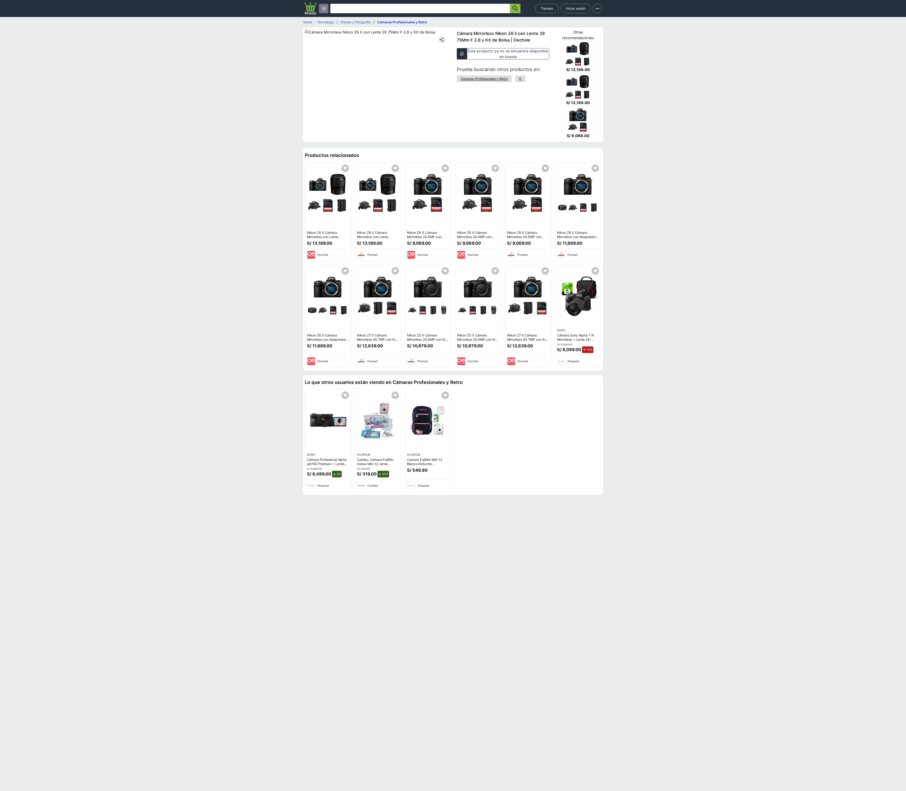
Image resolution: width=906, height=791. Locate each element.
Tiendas (547, 8)
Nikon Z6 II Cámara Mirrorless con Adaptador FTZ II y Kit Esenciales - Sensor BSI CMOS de (576, 239)
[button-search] (515, 8)
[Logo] (310, 8)
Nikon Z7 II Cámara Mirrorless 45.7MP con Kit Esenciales (376, 339)
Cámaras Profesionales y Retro (402, 22)
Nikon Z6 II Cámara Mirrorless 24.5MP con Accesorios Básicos (424, 237)
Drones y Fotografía (355, 22)
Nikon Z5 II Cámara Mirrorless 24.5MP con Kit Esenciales (426, 339)
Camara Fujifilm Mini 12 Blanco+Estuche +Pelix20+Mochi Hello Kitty (427, 464)
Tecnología (325, 22)
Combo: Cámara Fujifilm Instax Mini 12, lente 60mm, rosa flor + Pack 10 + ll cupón (377, 466)
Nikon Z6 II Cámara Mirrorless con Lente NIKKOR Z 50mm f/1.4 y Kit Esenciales (328, 239)
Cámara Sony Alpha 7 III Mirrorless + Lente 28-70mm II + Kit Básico (575, 339)
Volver (307, 22)
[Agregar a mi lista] (345, 168)
